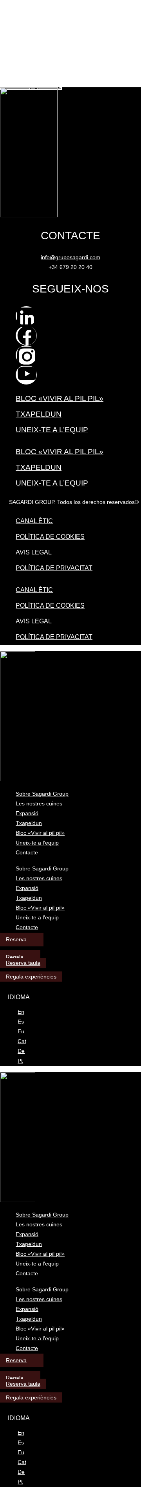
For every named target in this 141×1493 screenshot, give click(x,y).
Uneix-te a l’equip (52, 430)
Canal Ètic (34, 521)
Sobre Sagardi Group (42, 794)
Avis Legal (34, 552)
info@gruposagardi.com (70, 257)
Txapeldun (38, 414)
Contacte (27, 852)
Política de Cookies (50, 536)
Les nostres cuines (39, 803)
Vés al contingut (20, 3)
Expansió (27, 813)
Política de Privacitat (54, 568)
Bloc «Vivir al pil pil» (59, 398)
